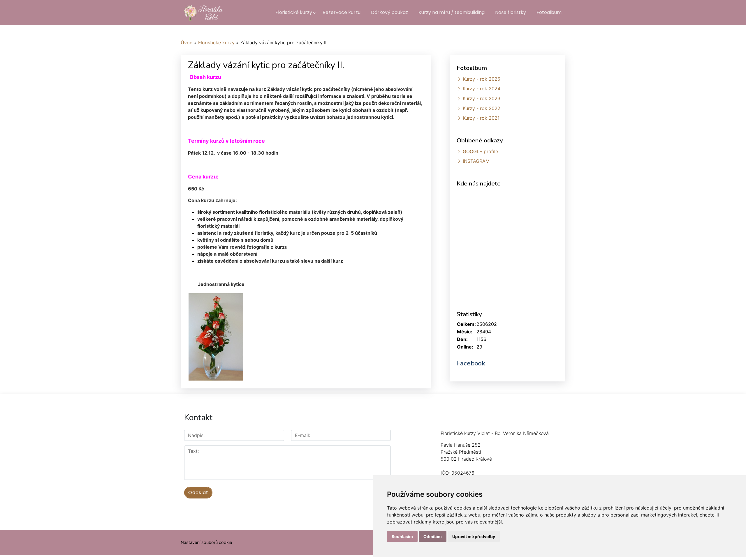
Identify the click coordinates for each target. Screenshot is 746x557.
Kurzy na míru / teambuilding (451, 12)
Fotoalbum (549, 12)
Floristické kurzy (293, 12)
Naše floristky (510, 12)
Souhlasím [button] (402, 536)
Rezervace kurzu (341, 12)
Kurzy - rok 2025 (481, 79)
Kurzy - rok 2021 (481, 118)
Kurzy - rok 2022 (481, 108)
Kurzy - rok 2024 (481, 88)
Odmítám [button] (432, 536)
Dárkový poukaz (389, 12)
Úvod (187, 42)
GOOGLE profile (480, 151)
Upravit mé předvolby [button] (473, 536)
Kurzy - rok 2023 (481, 98)
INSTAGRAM (476, 161)
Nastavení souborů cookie (206, 542)
